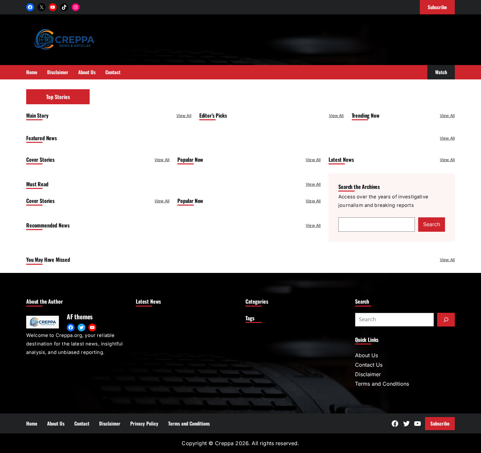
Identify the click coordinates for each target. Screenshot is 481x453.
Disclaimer (368, 374)
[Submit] (446, 320)
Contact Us (369, 364)
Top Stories (58, 97)
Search (431, 224)
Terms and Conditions (382, 383)
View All (183, 115)
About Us (366, 355)
